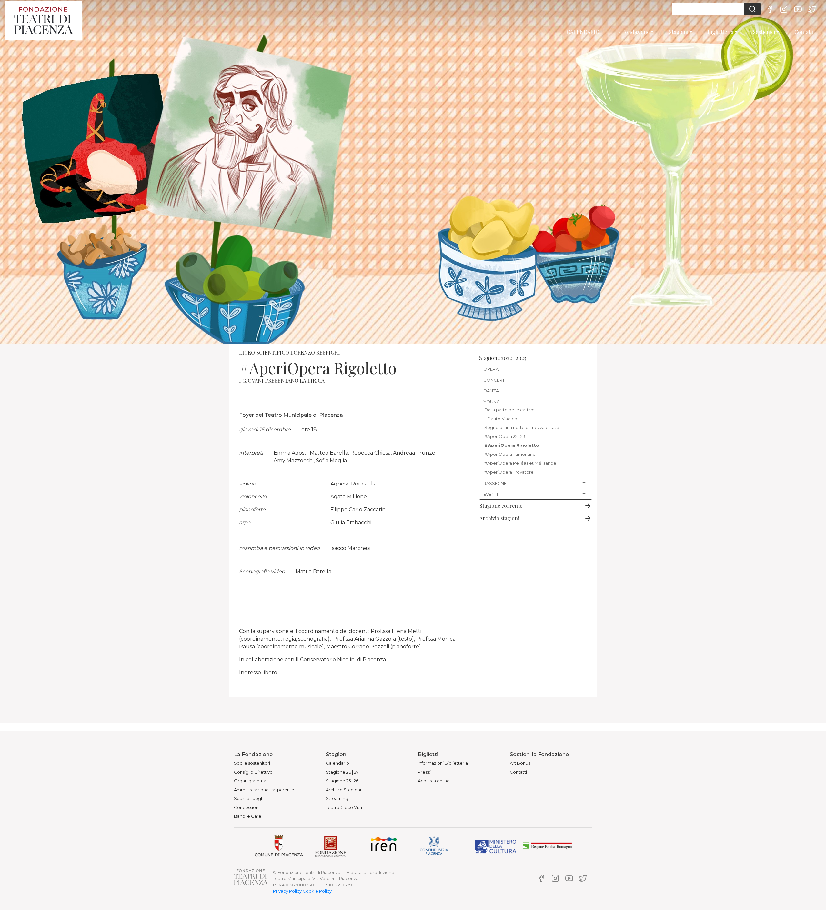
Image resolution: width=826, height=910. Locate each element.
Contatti (803, 31)
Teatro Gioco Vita (344, 807)
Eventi (490, 494)
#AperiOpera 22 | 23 (504, 436)
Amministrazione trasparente (264, 789)
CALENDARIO (583, 31)
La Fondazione (632, 31)
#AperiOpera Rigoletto (511, 445)
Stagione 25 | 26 (342, 780)
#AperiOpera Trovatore (509, 472)
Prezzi (424, 772)
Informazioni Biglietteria (443, 762)
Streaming (337, 798)
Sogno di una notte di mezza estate (521, 427)
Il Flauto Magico (500, 418)
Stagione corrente (500, 505)
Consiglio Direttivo (253, 772)
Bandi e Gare (247, 816)
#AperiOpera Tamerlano (510, 454)
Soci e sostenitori (252, 762)
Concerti (494, 380)
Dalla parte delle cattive (509, 409)
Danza (491, 390)
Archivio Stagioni (343, 789)
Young (491, 401)
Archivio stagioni (499, 518)
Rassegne (495, 483)
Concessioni (246, 807)
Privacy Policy (287, 891)
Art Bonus (520, 762)
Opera (491, 369)
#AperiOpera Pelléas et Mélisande (520, 462)
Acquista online (434, 780)
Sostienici (764, 31)
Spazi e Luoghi (249, 798)
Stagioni (678, 31)
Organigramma (250, 780)
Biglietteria (720, 31)
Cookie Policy (317, 891)
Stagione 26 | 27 (342, 772)
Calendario (337, 762)
